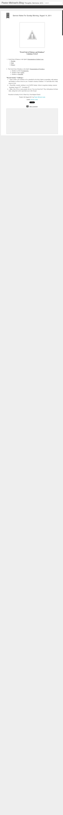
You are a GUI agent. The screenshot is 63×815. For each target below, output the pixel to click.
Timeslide (35, 7)
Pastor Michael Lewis (39, 97)
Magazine (13, 7)
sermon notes (34, 99)
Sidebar (24, 7)
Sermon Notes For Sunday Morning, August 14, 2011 (32, 15)
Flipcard (8, 7)
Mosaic (19, 7)
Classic (3, 7)
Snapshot (29, 7)
